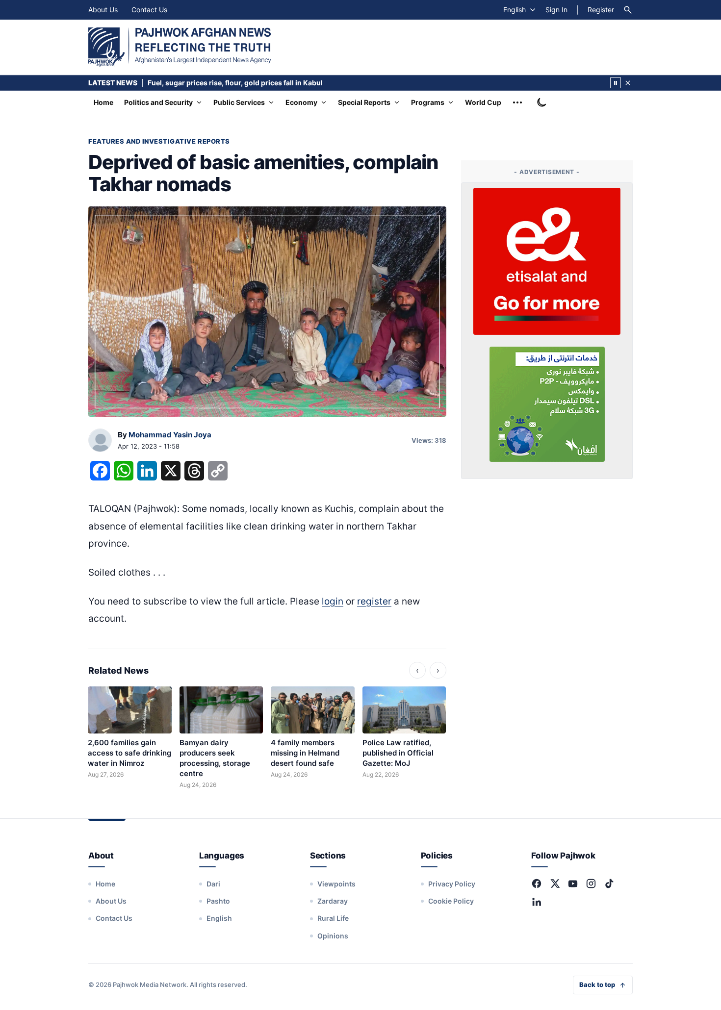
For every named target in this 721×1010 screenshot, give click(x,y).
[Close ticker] (628, 82)
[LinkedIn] (536, 901)
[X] (554, 883)
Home (103, 102)
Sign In (556, 9)
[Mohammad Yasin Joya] (100, 441)
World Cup (483, 102)
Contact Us (149, 9)
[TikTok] (609, 883)
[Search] (628, 10)
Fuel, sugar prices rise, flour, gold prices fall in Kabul (235, 82)
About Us (103, 9)
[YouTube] (572, 883)
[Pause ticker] (615, 82)
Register (601, 9)
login (332, 601)
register (374, 601)
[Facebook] (536, 883)
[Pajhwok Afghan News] (179, 47)
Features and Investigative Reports (159, 141)
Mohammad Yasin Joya (170, 434)
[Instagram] (591, 883)
